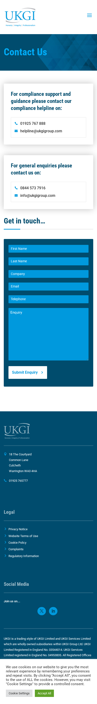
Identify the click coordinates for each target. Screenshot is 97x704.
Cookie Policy (17, 542)
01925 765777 (18, 480)
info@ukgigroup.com (37, 195)
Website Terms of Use (23, 536)
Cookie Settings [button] (19, 693)
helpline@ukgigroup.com (41, 131)
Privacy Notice (18, 529)
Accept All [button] (44, 693)
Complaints (16, 549)
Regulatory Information (23, 556)
